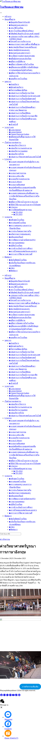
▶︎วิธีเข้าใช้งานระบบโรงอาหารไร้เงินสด (25, 205)
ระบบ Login (9, 127)
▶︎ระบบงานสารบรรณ (17, 173)
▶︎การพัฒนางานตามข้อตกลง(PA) (22, 240)
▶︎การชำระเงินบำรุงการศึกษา (21, 248)
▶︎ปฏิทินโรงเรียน (15, 246)
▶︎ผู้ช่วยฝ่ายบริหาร (16, 87)
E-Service (8, 159)
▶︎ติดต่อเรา (13, 271)
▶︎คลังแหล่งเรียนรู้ (16, 237)
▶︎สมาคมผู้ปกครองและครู (19, 50)
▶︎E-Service (13, 207)
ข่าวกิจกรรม (5, 539)
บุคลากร (8, 81)
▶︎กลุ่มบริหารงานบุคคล (18, 151)
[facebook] (1, 696)
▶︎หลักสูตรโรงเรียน (16, 220)
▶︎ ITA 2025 (18, 214)
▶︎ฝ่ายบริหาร (14, 84)
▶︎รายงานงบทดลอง (16, 243)
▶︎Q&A (12, 268)
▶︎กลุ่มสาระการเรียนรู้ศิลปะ (20, 113)
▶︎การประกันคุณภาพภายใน (20, 231)
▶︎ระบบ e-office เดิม (16, 176)
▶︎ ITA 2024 (18, 212)
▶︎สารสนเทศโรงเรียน (17, 223)
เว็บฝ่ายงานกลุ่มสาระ (13, 142)
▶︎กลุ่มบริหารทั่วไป (16, 154)
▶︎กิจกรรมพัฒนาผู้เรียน (18, 90)
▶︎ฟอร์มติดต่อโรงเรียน (18, 260)
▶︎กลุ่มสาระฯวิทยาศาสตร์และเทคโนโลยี (25, 157)
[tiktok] (16, 696)
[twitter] (4, 696)
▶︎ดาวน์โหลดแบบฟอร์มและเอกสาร (23, 251)
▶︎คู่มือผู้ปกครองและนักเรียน (20, 59)
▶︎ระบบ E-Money (15, 182)
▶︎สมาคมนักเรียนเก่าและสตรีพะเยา (23, 47)
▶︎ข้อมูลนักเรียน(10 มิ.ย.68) (19, 22)
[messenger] (7, 696)
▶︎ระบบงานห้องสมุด (17, 185)
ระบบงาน (8, 217)
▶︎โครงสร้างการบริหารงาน (20, 41)
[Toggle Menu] (1, 12)
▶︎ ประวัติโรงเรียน (16, 28)
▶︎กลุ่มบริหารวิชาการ (17, 145)
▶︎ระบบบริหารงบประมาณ (19, 179)
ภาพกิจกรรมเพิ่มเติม (30, 687)
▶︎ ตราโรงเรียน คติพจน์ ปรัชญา (21, 31)
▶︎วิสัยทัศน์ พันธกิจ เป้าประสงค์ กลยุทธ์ (24, 34)
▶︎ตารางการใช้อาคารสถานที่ (20, 254)
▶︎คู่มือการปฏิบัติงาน (17, 61)
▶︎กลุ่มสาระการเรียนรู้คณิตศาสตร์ (22, 99)
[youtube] (13, 696)
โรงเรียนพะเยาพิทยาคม (11, 7)
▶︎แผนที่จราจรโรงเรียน (18, 79)
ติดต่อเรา (8, 257)
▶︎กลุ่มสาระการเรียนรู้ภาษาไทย (21, 93)
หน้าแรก (8, 16)
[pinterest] (19, 696)
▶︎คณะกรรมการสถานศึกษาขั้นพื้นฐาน (24, 44)
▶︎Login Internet (15, 130)
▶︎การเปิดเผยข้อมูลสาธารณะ (20, 210)
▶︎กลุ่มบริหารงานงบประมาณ (20, 148)
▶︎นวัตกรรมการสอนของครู (20, 234)
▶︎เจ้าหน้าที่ (13, 124)
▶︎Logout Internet (15, 132)
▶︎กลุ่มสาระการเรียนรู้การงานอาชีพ (23, 116)
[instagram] (10, 696)
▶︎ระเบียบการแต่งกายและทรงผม (22, 56)
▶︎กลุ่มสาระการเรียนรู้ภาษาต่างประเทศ (24, 96)
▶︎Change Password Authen (19, 134)
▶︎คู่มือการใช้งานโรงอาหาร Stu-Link (23, 202)
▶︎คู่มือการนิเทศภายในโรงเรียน (21, 64)
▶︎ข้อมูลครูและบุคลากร (18, 25)
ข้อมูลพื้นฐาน (10, 19)
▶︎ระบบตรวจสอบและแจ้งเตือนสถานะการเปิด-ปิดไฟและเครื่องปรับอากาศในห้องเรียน (24, 196)
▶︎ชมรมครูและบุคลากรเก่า (19, 53)
